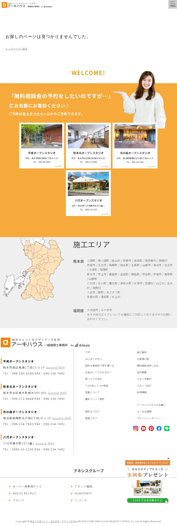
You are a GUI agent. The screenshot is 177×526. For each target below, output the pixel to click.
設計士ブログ (92, 411)
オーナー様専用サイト (27, 486)
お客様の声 (143, 359)
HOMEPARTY (83, 493)
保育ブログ (91, 418)
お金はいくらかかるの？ (98, 372)
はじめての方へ (93, 359)
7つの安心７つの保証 (96, 385)
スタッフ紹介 (144, 385)
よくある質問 (144, 411)
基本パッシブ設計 (95, 399)
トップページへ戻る (16, 48)
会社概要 (142, 372)
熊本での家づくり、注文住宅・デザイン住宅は (53, 521)
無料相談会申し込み (148, 365)
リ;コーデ (80, 500)
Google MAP (55, 367)
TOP (87, 352)
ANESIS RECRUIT (24, 493)
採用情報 (142, 392)
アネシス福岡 (83, 486)
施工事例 (142, 352)
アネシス (18, 500)
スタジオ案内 (144, 379)
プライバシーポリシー (149, 418)
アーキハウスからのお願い (151, 405)
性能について (92, 392)
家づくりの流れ (93, 379)
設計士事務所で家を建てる (99, 365)
